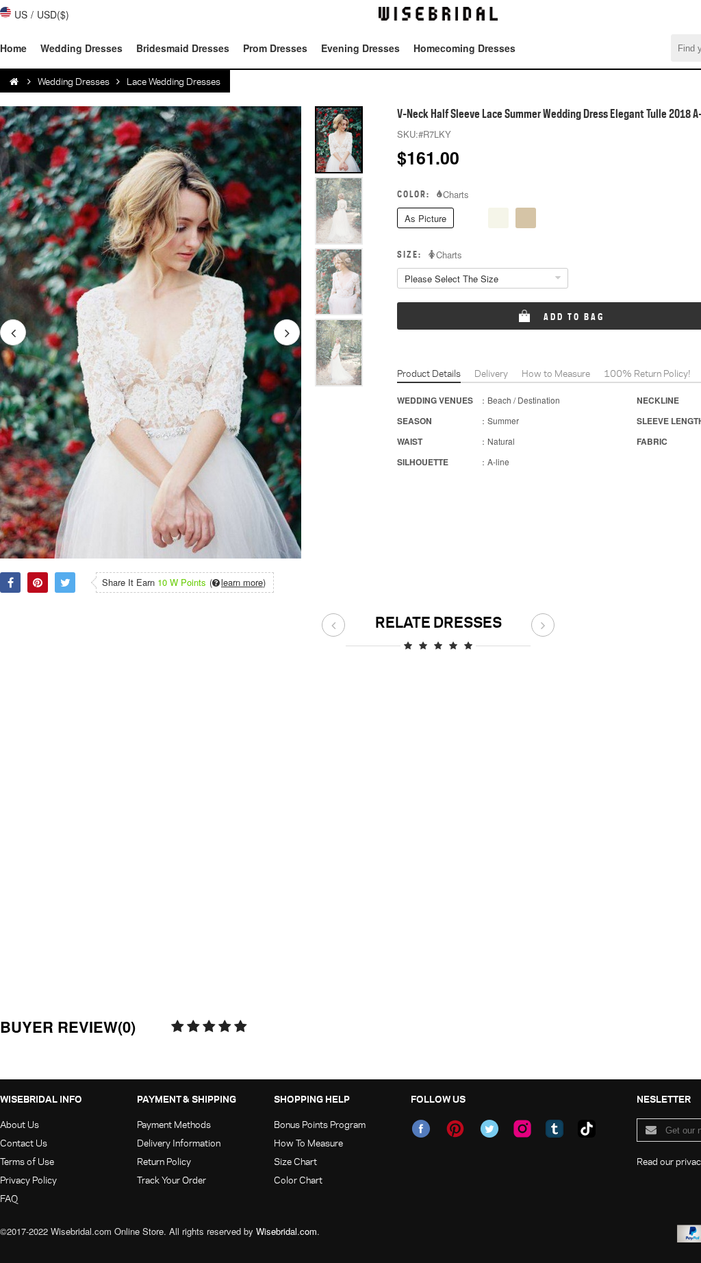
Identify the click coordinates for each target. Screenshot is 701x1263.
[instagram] (522, 1128)
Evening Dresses (360, 48)
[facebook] (421, 1128)
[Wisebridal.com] (15, 81)
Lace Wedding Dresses (173, 81)
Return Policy (164, 1161)
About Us (19, 1124)
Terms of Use (27, 1161)
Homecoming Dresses (464, 48)
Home (13, 48)
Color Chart (298, 1180)
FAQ (9, 1198)
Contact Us (23, 1143)
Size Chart (295, 1161)
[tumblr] (554, 1128)
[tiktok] (587, 1128)
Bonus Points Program (320, 1124)
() (237, 582)
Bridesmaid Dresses (182, 48)
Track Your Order (171, 1180)
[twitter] (489, 1128)
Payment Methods (174, 1124)
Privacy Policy (28, 1180)
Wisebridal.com (286, 1231)
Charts (456, 194)
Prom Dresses (275, 48)
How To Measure (308, 1143)
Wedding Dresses (81, 48)
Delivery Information (178, 1143)
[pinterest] (455, 1128)
